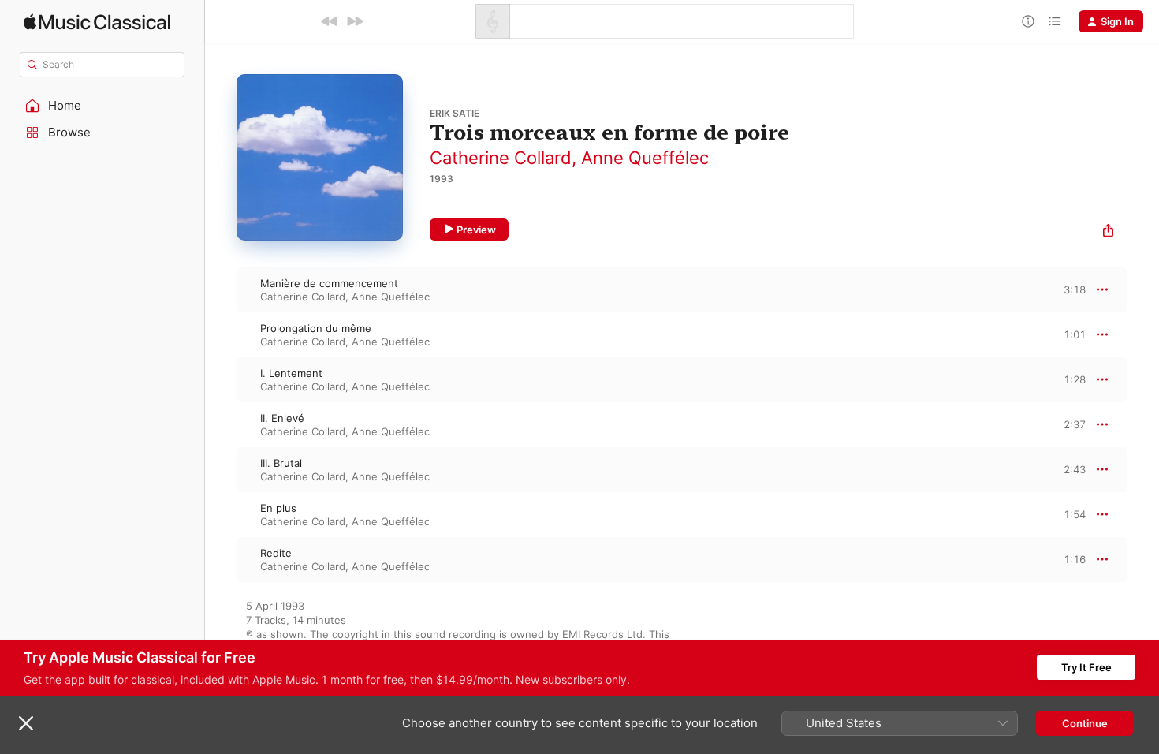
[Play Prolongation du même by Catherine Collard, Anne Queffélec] (220, 334)
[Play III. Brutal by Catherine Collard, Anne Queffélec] (220, 469)
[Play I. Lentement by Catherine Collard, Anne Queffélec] (220, 379)
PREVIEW (1068, 289)
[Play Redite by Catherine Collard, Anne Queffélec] (220, 559)
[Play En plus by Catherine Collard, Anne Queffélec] (220, 514)
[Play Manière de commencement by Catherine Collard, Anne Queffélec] (220, 289)
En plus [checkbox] (278, 508)
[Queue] (1055, 21)
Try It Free (1086, 667)
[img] (97, 21)
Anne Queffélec (645, 157)
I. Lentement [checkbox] (291, 373)
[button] (102, 106)
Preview (476, 229)
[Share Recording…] (1108, 232)
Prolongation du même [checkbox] (315, 328)
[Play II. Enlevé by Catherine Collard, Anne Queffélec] (220, 424)
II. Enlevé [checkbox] (282, 418)
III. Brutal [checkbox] (281, 463)
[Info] (1028, 21)
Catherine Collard (501, 157)
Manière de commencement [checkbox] (329, 283)
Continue (1085, 723)
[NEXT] (354, 21)
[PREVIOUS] (329, 21)
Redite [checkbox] (276, 553)
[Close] (26, 723)
